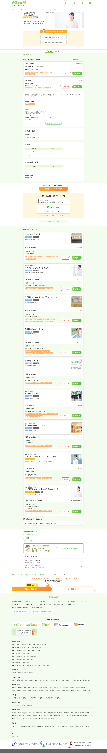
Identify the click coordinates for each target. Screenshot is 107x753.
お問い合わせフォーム (21, 611)
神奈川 (21, 650)
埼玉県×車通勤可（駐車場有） (30, 534)
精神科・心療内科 (77, 715)
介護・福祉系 (53, 680)
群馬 (40, 650)
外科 (72, 712)
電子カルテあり (86, 726)
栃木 (36, 650)
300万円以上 (15, 698)
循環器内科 (47, 712)
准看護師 (20, 672)
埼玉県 (35, 9)
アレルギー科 (36, 718)
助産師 (31, 672)
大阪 (16, 656)
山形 (41, 644)
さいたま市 (42, 9)
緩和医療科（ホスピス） (47, 718)
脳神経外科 (22, 715)
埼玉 (25, 650)
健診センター (74, 690)
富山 (25, 647)
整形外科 (28, 715)
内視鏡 (82, 680)
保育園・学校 (69, 680)
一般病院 (14, 687)
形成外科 (35, 715)
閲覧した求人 (15, 604)
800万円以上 (58, 698)
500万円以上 (32, 698)
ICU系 (36, 680)
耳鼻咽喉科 (57, 715)
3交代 (17, 705)
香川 (20, 662)
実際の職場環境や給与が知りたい (54, 42)
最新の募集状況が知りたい (52, 37)
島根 (28, 659)
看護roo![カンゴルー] (17, 9)
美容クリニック (58, 687)
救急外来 (31, 680)
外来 (16, 680)
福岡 (20, 665)
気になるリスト (87, 601)
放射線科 (85, 715)
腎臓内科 (59, 712)
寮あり (59, 726)
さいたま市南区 (52, 9)
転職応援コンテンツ (45, 604)
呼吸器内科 (32, 712)
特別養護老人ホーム (81, 687)
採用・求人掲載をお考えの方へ (43, 611)
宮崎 (39, 665)
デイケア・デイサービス (39, 690)
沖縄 (48, 665)
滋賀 (28, 656)
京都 (20, 656)
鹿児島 (43, 665)
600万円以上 (41, 698)
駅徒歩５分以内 (38, 726)
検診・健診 (61, 680)
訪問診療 (76, 680)
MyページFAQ (72, 604)
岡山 (20, 659)
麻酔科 (91, 715)
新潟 (21, 647)
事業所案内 (15, 736)
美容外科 (14, 712)
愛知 (16, 653)
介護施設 (72, 687)
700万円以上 (49, 698)
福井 (33, 647)
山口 (32, 659)
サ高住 (59, 690)
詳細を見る (77, 73)
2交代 (13, 705)
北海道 (22, 644)
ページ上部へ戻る (53, 221)
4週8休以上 (23, 726)
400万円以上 (23, 698)
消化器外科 (15, 715)
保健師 (26, 672)
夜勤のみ (29, 705)
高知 (28, 662)
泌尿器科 (68, 715)
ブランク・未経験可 (75, 726)
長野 (40, 647)
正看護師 (14, 672)
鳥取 (24, 659)
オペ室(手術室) (23, 680)
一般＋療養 (27, 687)
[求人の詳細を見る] (53, 247)
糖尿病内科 (67, 712)
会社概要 (14, 733)
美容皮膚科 (21, 712)
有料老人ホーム (27, 690)
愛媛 (24, 662)
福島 (45, 644)
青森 (26, 644)
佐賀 (24, 665)
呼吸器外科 (78, 712)
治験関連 (87, 680)
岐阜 (20, 653)
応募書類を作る (72, 601)
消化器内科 (39, 712)
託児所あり (65, 726)
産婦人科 (46, 715)
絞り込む (28, 54)
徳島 (16, 662)
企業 (89, 690)
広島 (16, 659)
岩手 (30, 644)
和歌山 (36, 656)
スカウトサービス (31, 604)
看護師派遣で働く (59, 604)
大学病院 (20, 687)
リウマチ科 (15, 718)
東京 (16, 650)
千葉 (29, 650)
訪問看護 (45, 680)
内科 (26, 712)
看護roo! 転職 (28, 9)
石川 (29, 647)
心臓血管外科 (85, 712)
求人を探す (57, 601)
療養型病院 (34, 687)
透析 (41, 680)
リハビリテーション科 (25, 718)
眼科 (51, 715)
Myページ (28, 601)
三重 (28, 653)
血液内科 (53, 712)
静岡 (24, 653)
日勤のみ (23, 705)
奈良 (32, 656)
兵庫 (24, 656)
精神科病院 (42, 687)
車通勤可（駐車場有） (28, 540)
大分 (35, 665)
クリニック (49, 687)
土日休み (30, 726)
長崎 (28, 665)
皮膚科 (63, 715)
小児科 (40, 715)
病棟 (13, 680)
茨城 (33, 650)
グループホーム (51, 690)
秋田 (38, 644)
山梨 (36, 647)
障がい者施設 (65, 690)
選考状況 (42, 601)
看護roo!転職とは (16, 601)
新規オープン (15, 726)
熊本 (31, 665)
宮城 (34, 644)
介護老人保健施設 (16, 690)
